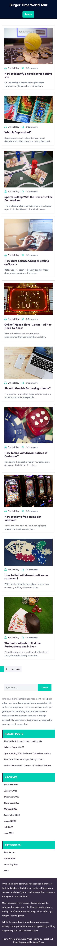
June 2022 (9, 833)
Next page (15, 669)
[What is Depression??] (28, 109)
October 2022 (10, 809)
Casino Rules (9, 858)
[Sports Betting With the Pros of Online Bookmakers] (28, 169)
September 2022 (12, 815)
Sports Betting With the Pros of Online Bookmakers (28, 198)
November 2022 (11, 803)
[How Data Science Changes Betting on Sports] (28, 234)
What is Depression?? (18, 132)
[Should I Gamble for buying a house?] (28, 362)
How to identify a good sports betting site (28, 75)
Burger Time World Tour (28, 5)
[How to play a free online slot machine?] (28, 490)
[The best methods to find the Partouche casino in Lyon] (28, 615)
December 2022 (11, 796)
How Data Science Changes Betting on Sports (26, 262)
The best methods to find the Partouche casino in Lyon (22, 644)
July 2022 (8, 827)
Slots (6, 870)
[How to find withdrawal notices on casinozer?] (28, 551)
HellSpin (46, 698)
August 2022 (10, 821)
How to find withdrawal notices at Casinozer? (25, 454)
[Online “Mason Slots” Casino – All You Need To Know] (28, 298)
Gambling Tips (11, 864)
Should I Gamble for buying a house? (27, 388)
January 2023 (10, 790)
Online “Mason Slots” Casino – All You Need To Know (28, 326)
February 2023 (11, 784)
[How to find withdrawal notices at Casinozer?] (28, 424)
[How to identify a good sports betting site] (28, 45)
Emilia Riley (13, 68)
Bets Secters (9, 852)
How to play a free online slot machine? (22, 518)
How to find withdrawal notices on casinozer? (26, 576)
